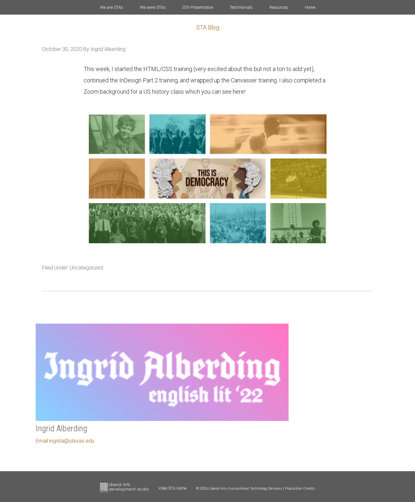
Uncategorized (86, 268)
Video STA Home (172, 488)
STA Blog (207, 27)
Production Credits (300, 488)
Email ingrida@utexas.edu (65, 441)
